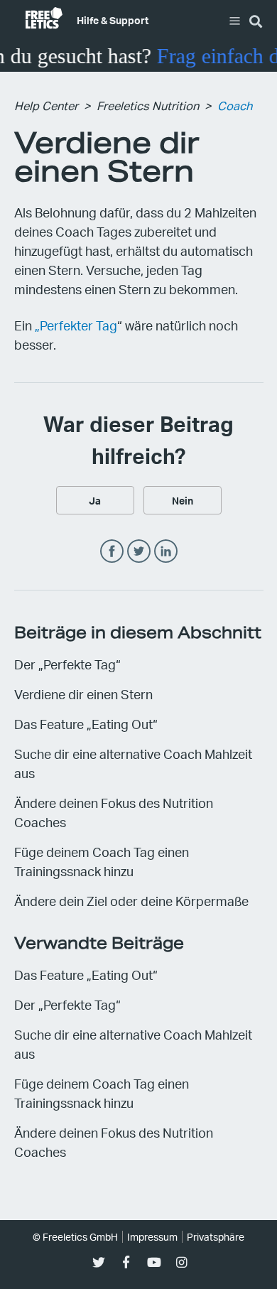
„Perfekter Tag (76, 325)
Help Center (46, 105)
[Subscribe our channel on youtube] (153, 1262)
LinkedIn (165, 551)
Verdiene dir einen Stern (83, 694)
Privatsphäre (215, 1237)
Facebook (111, 551)
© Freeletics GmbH (75, 1237)
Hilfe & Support (112, 20)
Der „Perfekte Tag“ (67, 664)
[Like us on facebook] (126, 1262)
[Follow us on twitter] (98, 1262)
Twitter (138, 551)
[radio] (95, 500)
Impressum (152, 1237)
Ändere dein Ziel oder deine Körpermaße (131, 900)
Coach (234, 105)
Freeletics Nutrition (148, 105)
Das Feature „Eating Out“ (86, 724)
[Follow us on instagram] (181, 1262)
